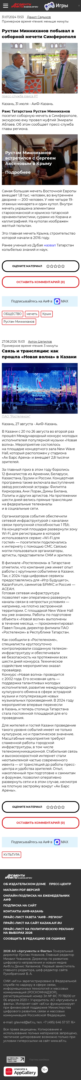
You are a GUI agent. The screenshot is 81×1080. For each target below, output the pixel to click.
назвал (50, 245)
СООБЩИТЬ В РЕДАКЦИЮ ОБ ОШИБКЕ (34, 938)
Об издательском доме (24, 884)
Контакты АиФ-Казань (23, 911)
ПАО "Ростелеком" (16, 416)
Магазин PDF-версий (21, 890)
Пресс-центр (60, 884)
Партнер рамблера (39, 1059)
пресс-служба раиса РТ (20, 96)
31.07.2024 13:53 (13, 17)
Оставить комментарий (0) (40, 282)
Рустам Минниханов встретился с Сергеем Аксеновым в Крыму (30, 158)
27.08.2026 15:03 (13, 341)
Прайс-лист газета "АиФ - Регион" (33, 917)
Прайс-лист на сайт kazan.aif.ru (32, 923)
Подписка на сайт (20, 905)
